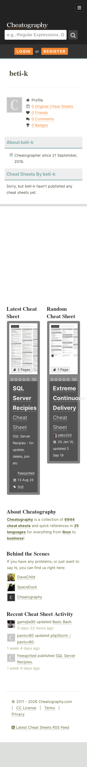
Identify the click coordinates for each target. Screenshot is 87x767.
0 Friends (40, 112)
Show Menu (79, 8)
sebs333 (65, 435)
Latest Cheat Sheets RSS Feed (42, 727)
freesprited (26, 473)
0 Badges (40, 125)
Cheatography (20, 519)
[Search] (73, 34)
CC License (26, 708)
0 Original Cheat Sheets (52, 106)
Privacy (18, 714)
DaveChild (26, 577)
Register (55, 51)
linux (66, 532)
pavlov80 (25, 635)
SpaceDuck (27, 587)
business (15, 538)
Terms (49, 708)
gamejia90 (26, 621)
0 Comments (43, 119)
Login (24, 51)
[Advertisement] (37, 8)
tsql (20, 487)
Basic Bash (61, 621)
